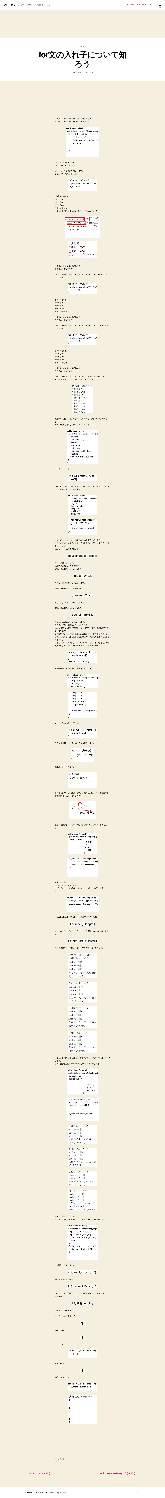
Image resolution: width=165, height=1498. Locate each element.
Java (82, 46)
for (58, 1459)
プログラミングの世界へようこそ (138, 5)
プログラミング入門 (14, 5)
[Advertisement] (82, 23)
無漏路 (78, 72)
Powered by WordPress (59, 1493)
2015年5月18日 (91, 72)
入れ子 (62, 1459)
